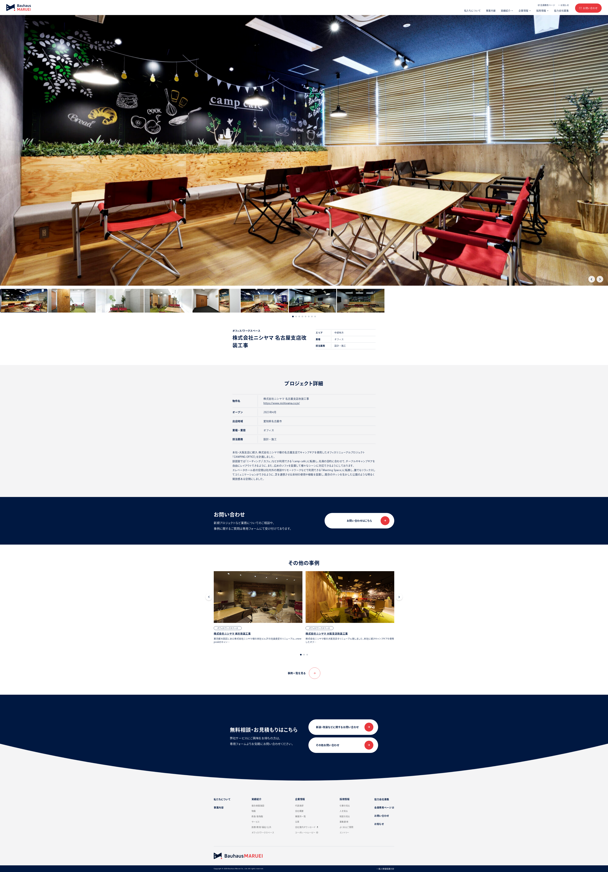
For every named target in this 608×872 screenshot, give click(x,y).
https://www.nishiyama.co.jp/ (281, 403)
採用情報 (541, 10)
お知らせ (564, 5)
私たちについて (472, 10)
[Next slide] (600, 279)
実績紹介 (506, 10)
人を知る (344, 811)
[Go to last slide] (591, 279)
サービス (256, 822)
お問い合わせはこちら (359, 520)
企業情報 (523, 10)
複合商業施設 (258, 806)
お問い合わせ (590, 8)
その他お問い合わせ (327, 745)
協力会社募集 (561, 10)
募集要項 (344, 822)
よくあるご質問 (346, 827)
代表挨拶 (299, 806)
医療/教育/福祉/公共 (261, 827)
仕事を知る (345, 806)
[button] (24, 301)
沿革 (297, 822)
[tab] (293, 316)
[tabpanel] (258, 607)
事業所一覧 (300, 816)
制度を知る (345, 816)
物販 (254, 811)
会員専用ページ (547, 5)
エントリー (344, 833)
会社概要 (299, 811)
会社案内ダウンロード (307, 827)
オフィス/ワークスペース (263, 833)
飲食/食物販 (257, 816)
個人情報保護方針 (386, 869)
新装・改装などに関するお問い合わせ (337, 727)
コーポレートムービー (306, 833)
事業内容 (491, 10)
